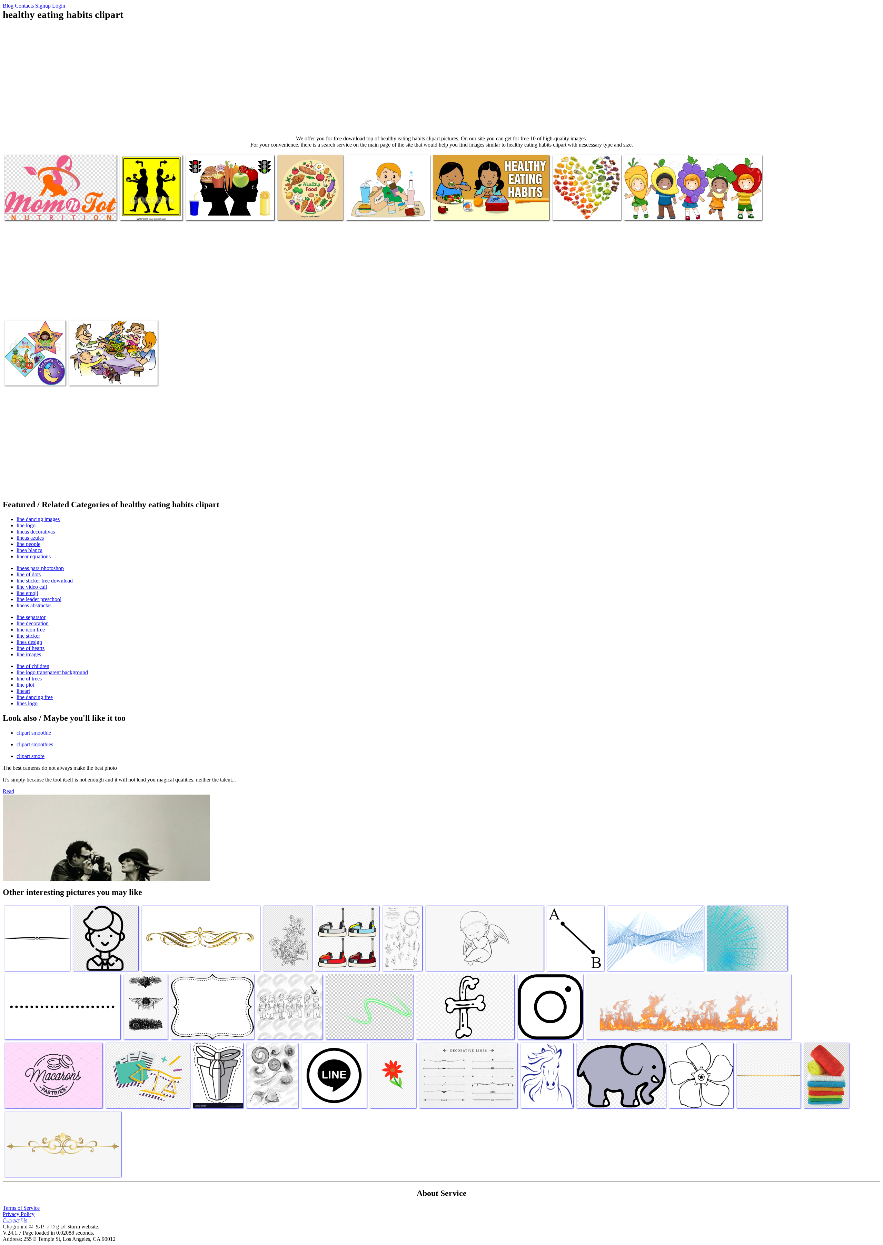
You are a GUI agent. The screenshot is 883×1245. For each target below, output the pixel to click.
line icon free (31, 630)
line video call (32, 587)
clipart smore (30, 756)
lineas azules (30, 538)
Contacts (24, 6)
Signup (43, 6)
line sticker (28, 636)
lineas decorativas (36, 532)
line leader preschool (39, 599)
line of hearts (30, 648)
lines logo (27, 703)
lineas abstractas (34, 605)
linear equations (34, 556)
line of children (33, 666)
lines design (29, 642)
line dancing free (35, 697)
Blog (8, 6)
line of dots (29, 574)
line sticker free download (45, 581)
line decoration (33, 623)
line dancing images (38, 519)
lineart (23, 691)
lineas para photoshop (40, 568)
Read (8, 791)
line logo (26, 525)
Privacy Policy (18, 1214)
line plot (25, 685)
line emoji (27, 593)
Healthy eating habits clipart (33, 210)
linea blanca (29, 550)
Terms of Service (21, 1208)
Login (58, 6)
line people (28, 544)
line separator (31, 617)
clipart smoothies (35, 744)
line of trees (29, 678)
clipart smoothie (34, 733)
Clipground (34, 1224)
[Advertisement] (441, 78)
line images (29, 654)
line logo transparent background (52, 672)
